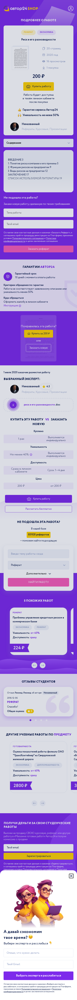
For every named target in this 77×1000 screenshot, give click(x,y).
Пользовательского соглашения (35, 989)
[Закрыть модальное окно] (71, 876)
